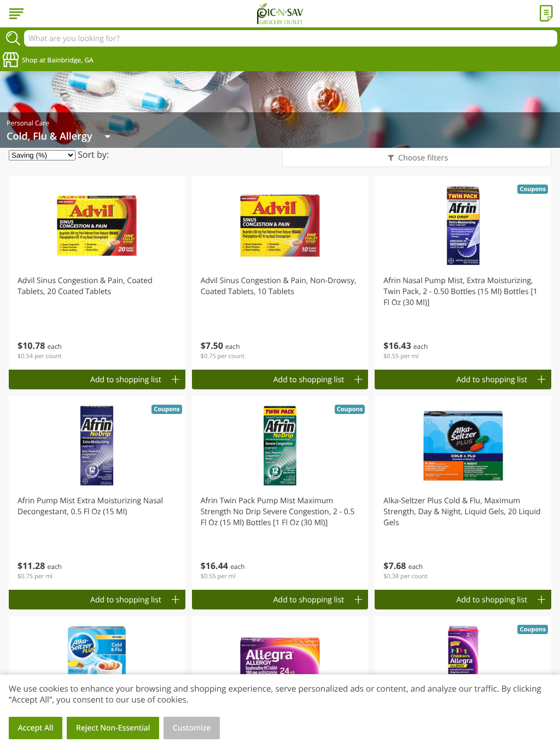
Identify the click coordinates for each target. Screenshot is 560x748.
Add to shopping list (125, 380)
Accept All (36, 728)
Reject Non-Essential (113, 728)
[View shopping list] (546, 13)
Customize (192, 728)
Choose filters (423, 158)
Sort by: (93, 154)
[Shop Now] (16, 13)
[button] (97, 273)
